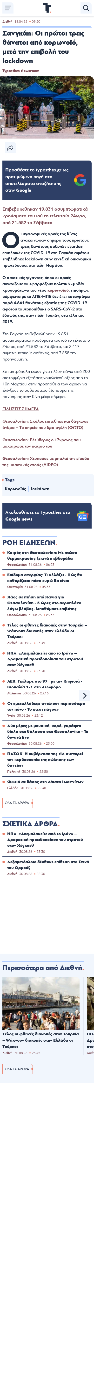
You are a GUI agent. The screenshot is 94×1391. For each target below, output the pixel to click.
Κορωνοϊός (15, 489)
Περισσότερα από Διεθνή (42, 968)
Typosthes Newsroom (20, 71)
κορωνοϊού (58, 290)
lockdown (40, 489)
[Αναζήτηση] (86, 8)
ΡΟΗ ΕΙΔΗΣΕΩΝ (28, 543)
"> (36, 180)
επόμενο (84, 695)
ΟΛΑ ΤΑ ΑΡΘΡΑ (17, 802)
